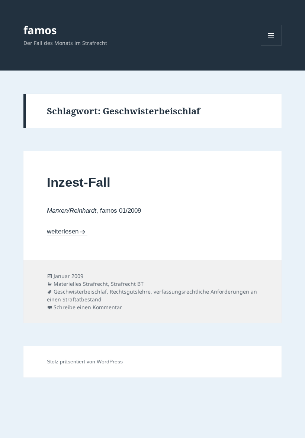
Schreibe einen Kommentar (88, 307)
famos (40, 30)
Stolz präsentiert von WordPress (85, 362)
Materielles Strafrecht (81, 283)
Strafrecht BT (127, 283)
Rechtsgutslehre (130, 291)
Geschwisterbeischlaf (80, 291)
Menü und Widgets (271, 45)
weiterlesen (62, 231)
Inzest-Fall (78, 182)
